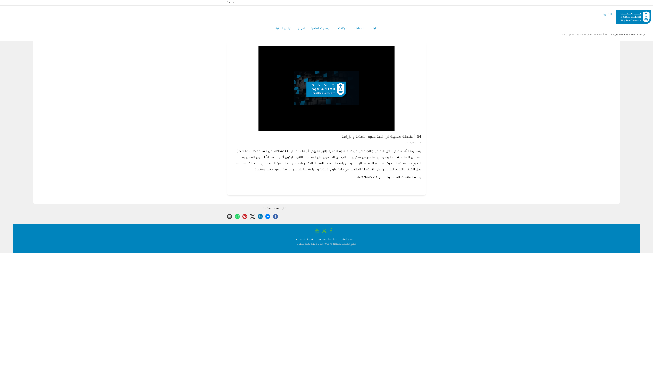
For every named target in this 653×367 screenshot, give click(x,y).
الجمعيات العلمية (321, 28)
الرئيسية (641, 35)
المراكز (302, 28)
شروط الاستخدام (305, 239)
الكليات (375, 28)
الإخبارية (607, 14)
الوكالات (342, 28)
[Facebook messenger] (267, 216)
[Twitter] (252, 216)
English (230, 3)
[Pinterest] (244, 216)
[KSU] (633, 15)
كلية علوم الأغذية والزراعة (623, 35)
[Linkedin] (260, 216)
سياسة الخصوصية (327, 239)
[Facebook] (275, 216)
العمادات (359, 28)
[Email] (229, 216)
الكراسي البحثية (284, 28)
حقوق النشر (347, 239)
